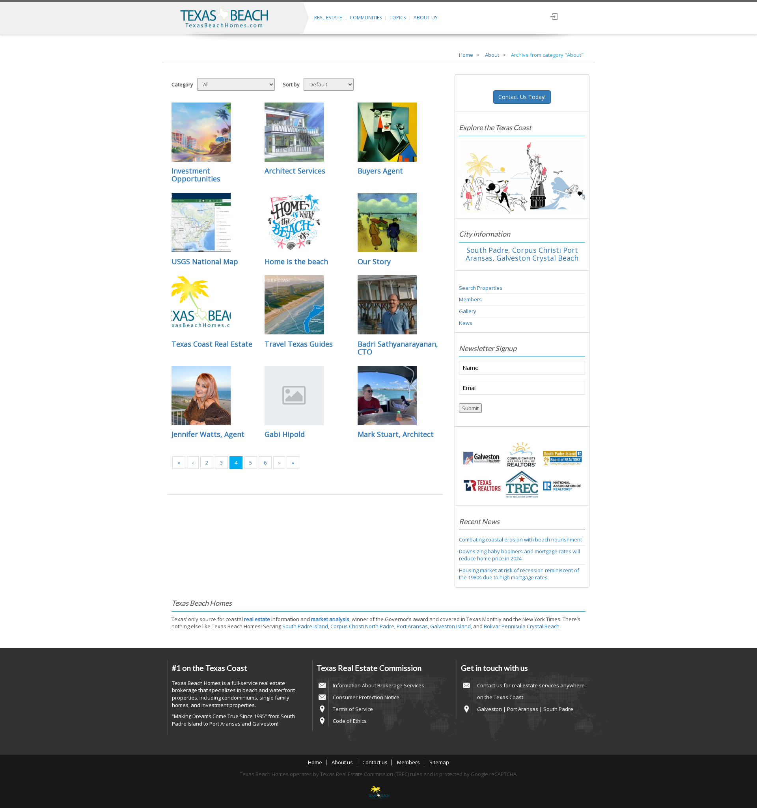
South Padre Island (305, 626)
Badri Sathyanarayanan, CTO (398, 347)
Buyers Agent (380, 170)
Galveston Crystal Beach (537, 258)
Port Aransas (412, 626)
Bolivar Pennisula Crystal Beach (521, 626)
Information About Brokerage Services (378, 685)
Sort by (291, 84)
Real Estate (328, 17)
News (465, 323)
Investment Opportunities (196, 174)
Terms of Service (353, 709)
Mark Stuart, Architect (396, 434)
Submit (470, 408)
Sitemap (439, 762)
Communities (366, 17)
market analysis (330, 619)
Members (470, 299)
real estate (257, 619)
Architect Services (295, 170)
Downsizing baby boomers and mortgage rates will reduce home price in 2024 (519, 555)
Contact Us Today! (522, 97)
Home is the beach (296, 261)
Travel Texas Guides (299, 344)
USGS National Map (205, 261)
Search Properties (480, 287)
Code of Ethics (350, 720)
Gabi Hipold (285, 434)
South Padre (487, 250)
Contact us (489, 685)
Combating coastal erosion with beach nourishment (520, 539)
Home (466, 54)
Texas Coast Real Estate (212, 344)
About (492, 54)
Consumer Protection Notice (366, 697)
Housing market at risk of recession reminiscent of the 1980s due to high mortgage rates (519, 574)
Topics (398, 17)
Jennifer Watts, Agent (208, 434)
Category (182, 84)
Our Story (374, 261)
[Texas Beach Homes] (378, 793)
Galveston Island (450, 626)
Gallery (467, 311)
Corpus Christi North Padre (362, 626)
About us (425, 17)
